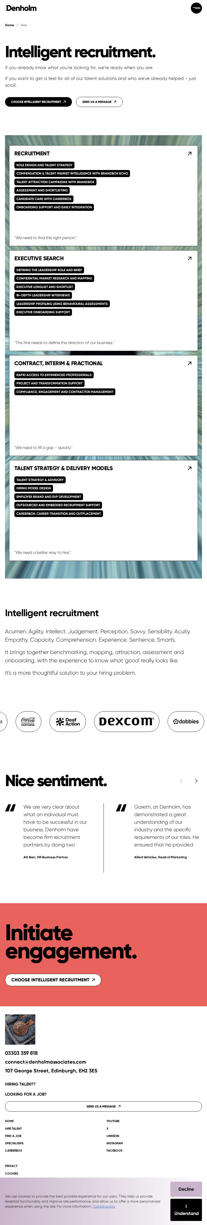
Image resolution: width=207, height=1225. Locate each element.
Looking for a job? (26, 1094)
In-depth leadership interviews (43, 295)
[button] (103, 195)
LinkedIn (113, 1136)
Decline (186, 1189)
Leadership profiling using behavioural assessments (62, 304)
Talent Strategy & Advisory (40, 480)
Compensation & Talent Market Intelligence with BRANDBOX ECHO (72, 173)
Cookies (11, 1173)
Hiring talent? (20, 1084)
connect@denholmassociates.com (45, 1062)
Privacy (11, 1166)
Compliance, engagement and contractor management (64, 392)
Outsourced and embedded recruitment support (58, 505)
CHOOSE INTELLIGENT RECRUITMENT (36, 102)
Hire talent (13, 1128)
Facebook (114, 1150)
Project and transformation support (49, 383)
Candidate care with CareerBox (43, 199)
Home (9, 25)
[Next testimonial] (196, 780)
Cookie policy (104, 1206)
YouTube (113, 1121)
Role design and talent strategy (44, 165)
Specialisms (14, 1143)
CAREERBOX (13, 1150)
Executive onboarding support (43, 312)
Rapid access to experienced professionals (54, 375)
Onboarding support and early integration (54, 207)
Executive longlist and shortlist (44, 287)
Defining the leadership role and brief (49, 270)
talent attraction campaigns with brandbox (55, 182)
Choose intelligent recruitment (50, 980)
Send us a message (101, 1106)
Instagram (115, 1143)
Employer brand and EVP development (48, 497)
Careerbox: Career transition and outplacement (58, 514)
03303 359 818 (21, 1053)
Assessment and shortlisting (42, 190)
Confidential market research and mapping (54, 278)
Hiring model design (33, 488)
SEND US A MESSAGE (96, 102)
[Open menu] (196, 8)
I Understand (186, 1210)
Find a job (13, 1136)
